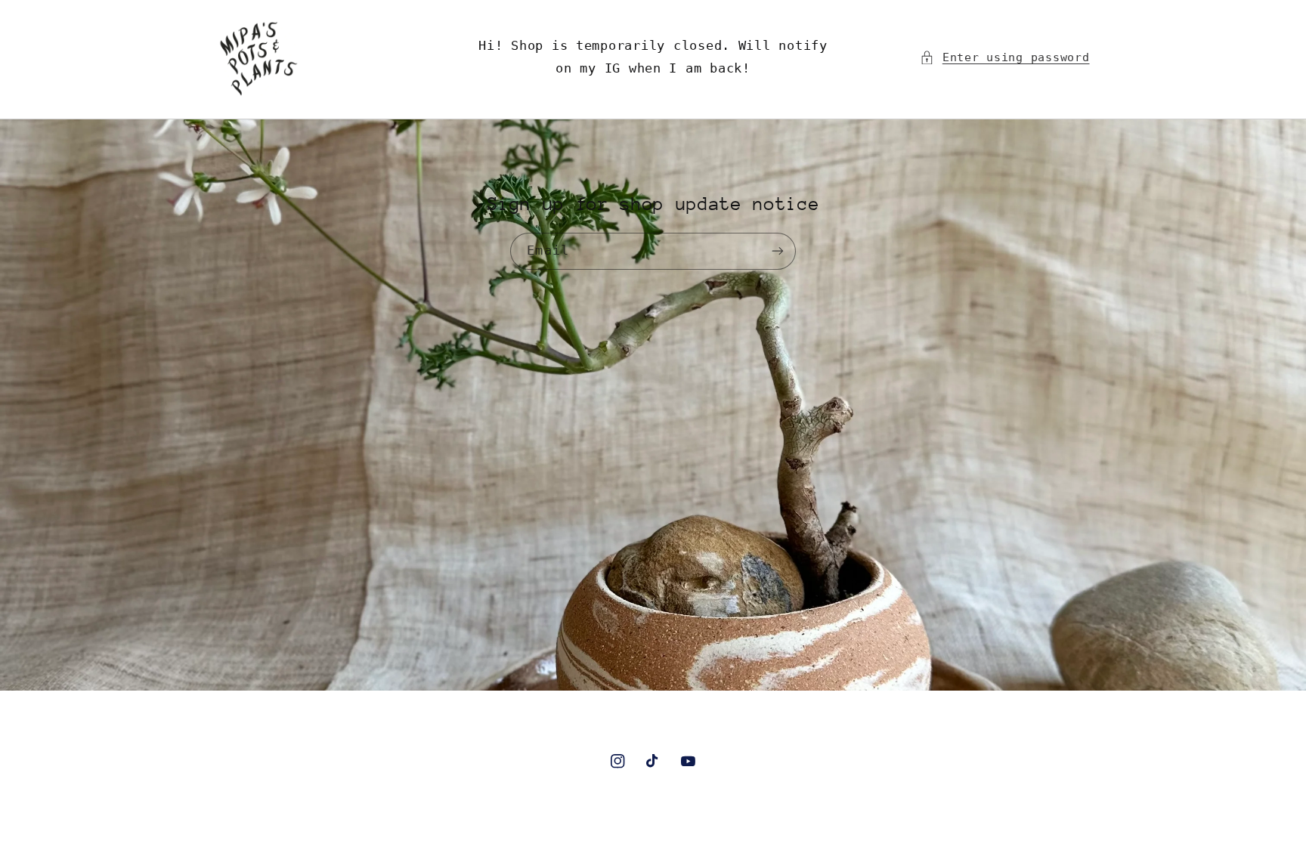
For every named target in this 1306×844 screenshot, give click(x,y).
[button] (1004, 57)
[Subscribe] (777, 251)
